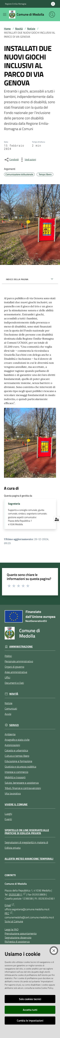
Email (8, 905)
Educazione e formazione (18, 761)
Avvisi (8, 714)
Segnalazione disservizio (18, 937)
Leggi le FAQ (11, 929)
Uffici (7, 677)
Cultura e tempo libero (17, 756)
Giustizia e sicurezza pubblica (20, 767)
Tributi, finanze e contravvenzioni (23, 788)
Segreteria (14, 504)
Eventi (8, 819)
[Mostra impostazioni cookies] (57, 519)
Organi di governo (14, 667)
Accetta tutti (30, 1010)
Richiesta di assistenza (17, 941)
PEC (7, 913)
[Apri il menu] (5, 14)
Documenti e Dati (14, 683)
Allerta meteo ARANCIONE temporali (29, 858)
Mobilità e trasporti (15, 777)
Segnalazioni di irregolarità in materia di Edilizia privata (26, 845)
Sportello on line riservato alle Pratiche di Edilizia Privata (27, 832)
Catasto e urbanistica (16, 750)
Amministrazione (21, 646)
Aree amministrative (16, 672)
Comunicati (11, 709)
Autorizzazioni (12, 745)
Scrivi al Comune (14, 921)
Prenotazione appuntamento (20, 933)
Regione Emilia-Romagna (15, 3)
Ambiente (10, 734)
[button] (52, 14)
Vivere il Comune (16, 804)
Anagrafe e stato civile (17, 740)
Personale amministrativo (19, 661)
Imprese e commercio (16, 772)
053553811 (15, 894)
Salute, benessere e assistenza (22, 783)
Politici (8, 656)
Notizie (31, 29)
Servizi (14, 725)
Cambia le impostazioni (30, 1021)
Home (7, 29)
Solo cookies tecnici (30, 999)
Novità (19, 29)
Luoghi (8, 814)
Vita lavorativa (13, 793)
